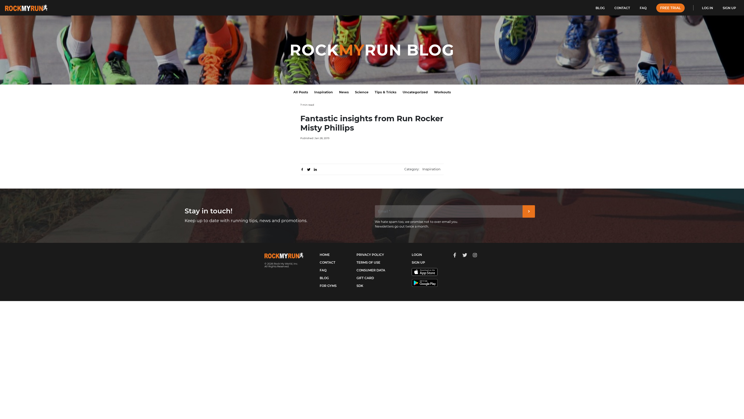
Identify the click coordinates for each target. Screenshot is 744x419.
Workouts (442, 92)
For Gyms (328, 286)
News (344, 92)
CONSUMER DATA (370, 270)
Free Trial (670, 8)
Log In (707, 8)
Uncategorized (415, 92)
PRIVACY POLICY (370, 255)
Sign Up (729, 8)
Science (362, 92)
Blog (600, 8)
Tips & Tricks (385, 92)
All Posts (300, 92)
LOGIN (417, 255)
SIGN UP (418, 262)
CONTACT (327, 262)
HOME (325, 255)
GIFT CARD (365, 278)
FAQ (323, 270)
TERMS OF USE (368, 262)
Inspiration (323, 92)
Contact (622, 8)
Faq (643, 8)
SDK (359, 286)
